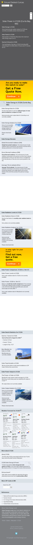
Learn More (18, 238)
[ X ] (30, 205)
